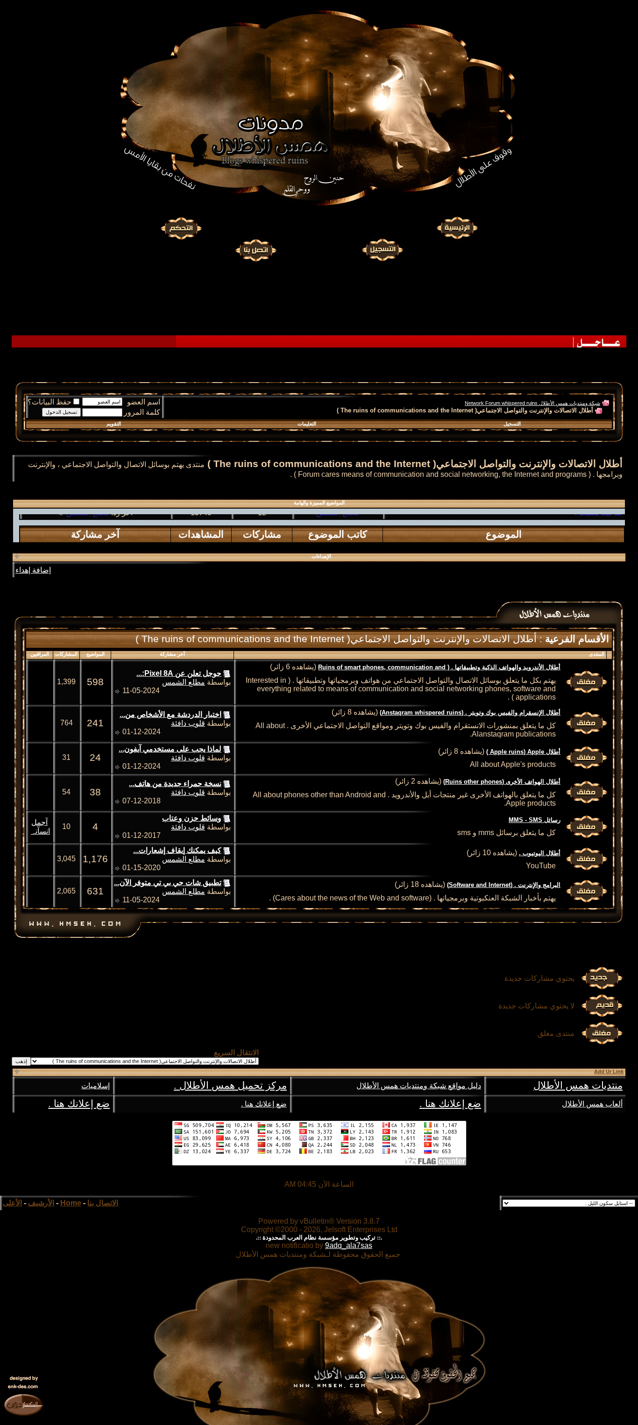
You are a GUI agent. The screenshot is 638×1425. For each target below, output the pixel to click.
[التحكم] (181, 228)
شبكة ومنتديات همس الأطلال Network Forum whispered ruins (532, 403)
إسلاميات (95, 1086)
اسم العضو (143, 402)
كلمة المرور (142, 412)
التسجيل (512, 423)
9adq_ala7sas (348, 1245)
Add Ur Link (609, 1071)
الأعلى (12, 1203)
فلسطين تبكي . (598, 540)
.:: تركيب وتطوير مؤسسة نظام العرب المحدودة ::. (319, 1237)
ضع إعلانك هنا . (450, 1103)
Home (70, 1203)
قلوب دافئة (188, 723)
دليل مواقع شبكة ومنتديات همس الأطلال (418, 1086)
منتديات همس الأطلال (578, 1085)
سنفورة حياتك (337, 540)
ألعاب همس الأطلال (592, 1104)
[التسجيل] (383, 248)
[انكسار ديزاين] (23, 1404)
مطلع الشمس (87, 540)
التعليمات (307, 423)
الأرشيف (41, 1203)
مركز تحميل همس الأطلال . (230, 1085)
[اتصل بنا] (255, 248)
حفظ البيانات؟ (49, 402)
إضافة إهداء (33, 570)
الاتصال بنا (102, 1203)
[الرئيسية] (457, 228)
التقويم (113, 423)
